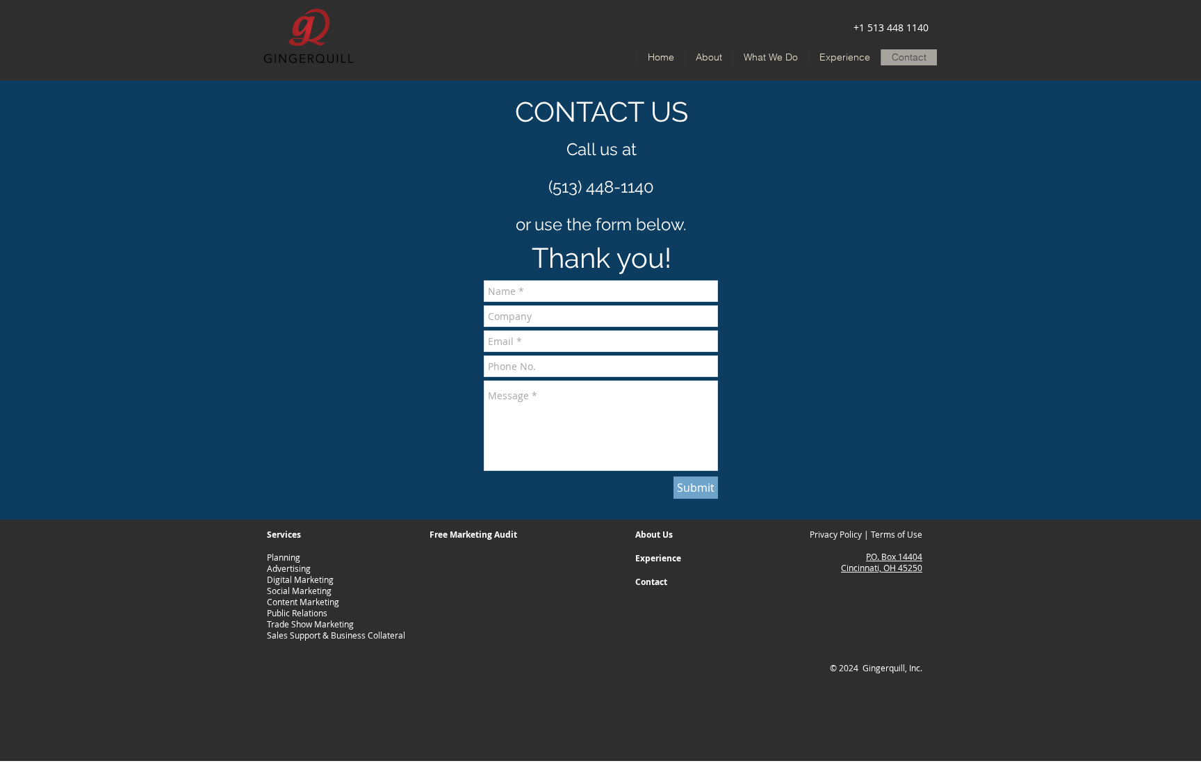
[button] (770, 57)
